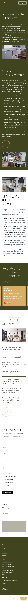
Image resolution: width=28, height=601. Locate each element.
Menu (16, 3)
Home (3, 544)
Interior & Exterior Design (7, 570)
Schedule (4, 555)
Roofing (3, 574)
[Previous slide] (4, 281)
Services (4, 559)
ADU (3, 568)
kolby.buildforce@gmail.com (7, 508)
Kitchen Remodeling (6, 564)
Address (4, 583)
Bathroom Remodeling (7, 562)
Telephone (4, 588)
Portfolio (3, 548)
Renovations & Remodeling (8, 566)
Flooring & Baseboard (7, 572)
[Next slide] (8, 281)
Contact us (4, 553)
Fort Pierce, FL (4, 518)
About (3, 546)
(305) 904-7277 (5, 513)
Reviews (3, 550)
